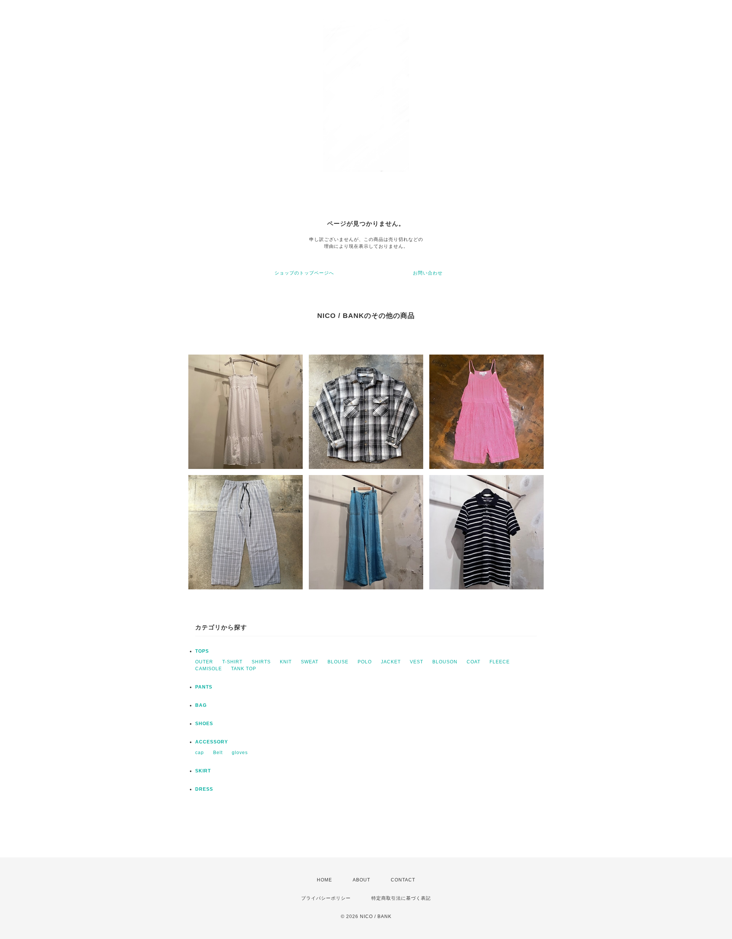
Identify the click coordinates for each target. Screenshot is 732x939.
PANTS (203, 687)
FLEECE (500, 662)
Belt (218, 752)
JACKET (391, 662)
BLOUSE (337, 662)
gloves (240, 752)
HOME (324, 880)
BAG (201, 705)
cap (199, 752)
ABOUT (361, 880)
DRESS (204, 789)
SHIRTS (261, 662)
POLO (365, 662)
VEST (416, 662)
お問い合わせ (428, 273)
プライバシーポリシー (326, 898)
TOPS (202, 651)
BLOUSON (445, 662)
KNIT (286, 662)
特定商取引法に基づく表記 (401, 898)
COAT (473, 662)
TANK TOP (243, 668)
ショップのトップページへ (304, 273)
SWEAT (309, 662)
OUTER (204, 662)
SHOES (204, 723)
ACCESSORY (211, 742)
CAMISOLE (208, 668)
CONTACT (403, 880)
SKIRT (203, 771)
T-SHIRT (232, 662)
